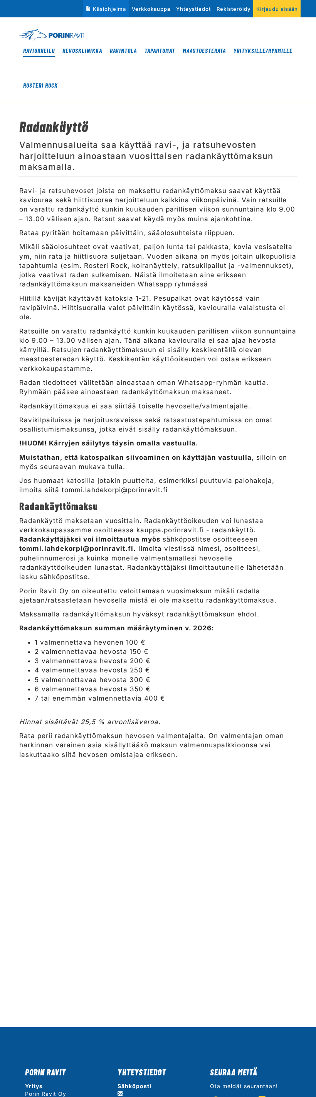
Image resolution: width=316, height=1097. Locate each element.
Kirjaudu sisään (277, 9)
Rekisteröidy (233, 9)
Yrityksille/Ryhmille (263, 50)
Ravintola (123, 50)
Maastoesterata (204, 50)
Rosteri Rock (40, 85)
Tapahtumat (160, 50)
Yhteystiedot (193, 9)
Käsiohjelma (109, 9)
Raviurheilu (39, 50)
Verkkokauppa (151, 9)
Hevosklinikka (82, 50)
